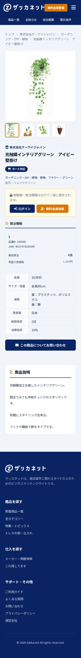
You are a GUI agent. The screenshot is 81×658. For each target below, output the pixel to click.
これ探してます (15, 565)
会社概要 (48, 20)
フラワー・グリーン (60, 177)
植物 (43, 177)
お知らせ (31, 20)
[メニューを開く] (74, 7)
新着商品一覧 (14, 511)
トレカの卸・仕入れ (18, 533)
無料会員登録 (56, 8)
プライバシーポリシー (20, 613)
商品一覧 (13, 20)
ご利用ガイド (14, 591)
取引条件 (65, 20)
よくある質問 (14, 598)
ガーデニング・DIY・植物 (21, 177)
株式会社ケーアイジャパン (38, 34)
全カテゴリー (14, 518)
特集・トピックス (17, 525)
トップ (9, 34)
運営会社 (11, 620)
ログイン (24, 209)
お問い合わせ (14, 606)
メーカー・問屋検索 (18, 558)
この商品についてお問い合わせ (43, 345)
